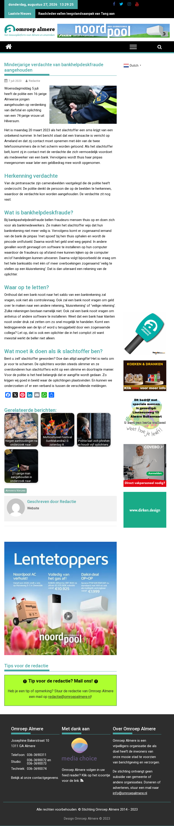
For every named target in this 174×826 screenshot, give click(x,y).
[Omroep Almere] (9, 46)
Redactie (34, 81)
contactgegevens (45, 778)
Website (33, 508)
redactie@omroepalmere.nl (69, 697)
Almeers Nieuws (15, 490)
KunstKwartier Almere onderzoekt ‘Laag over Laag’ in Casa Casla (87, 13)
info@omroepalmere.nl (130, 793)
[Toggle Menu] (133, 47)
